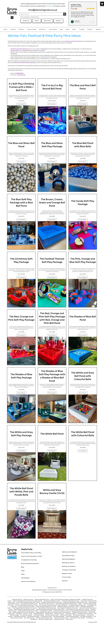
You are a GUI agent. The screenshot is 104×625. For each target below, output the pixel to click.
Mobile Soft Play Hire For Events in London (68, 606)
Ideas (74, 29)
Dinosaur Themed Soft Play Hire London (51, 602)
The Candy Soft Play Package (82, 203)
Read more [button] (73, 18)
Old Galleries (25, 578)
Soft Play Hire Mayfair (58, 616)
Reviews (98, 29)
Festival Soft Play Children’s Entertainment (66, 603)
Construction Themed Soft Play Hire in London (28, 602)
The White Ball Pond (52, 433)
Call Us (37, 20)
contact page (21, 75)
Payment (65, 581)
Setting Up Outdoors (69, 566)
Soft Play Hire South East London (44, 618)
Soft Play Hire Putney (29, 618)
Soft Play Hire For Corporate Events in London (77, 609)
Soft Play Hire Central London (85, 613)
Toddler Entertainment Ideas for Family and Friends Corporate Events (53, 612)
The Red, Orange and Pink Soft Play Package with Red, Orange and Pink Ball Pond (52, 318)
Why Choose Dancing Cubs (30, 563)
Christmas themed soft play (19, 49)
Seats (61, 29)
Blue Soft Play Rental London (42, 599)
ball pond (26, 50)
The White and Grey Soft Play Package (21, 434)
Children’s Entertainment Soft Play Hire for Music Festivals (27, 601)
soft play (43, 49)
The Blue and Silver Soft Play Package (52, 145)
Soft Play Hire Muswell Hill (72, 616)
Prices (30, 613)
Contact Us (26, 20)
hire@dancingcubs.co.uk (42, 10)
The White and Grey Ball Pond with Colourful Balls (82, 376)
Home (5, 29)
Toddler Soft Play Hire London (79, 612)
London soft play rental (72, 41)
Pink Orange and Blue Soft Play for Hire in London (24, 608)
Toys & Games (53, 29)
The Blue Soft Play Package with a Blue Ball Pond (21, 202)
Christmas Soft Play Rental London (70, 601)
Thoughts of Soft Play (69, 570)
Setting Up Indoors (68, 563)
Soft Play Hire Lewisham (33, 616)
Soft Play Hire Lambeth (20, 616)
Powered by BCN (92, 622)
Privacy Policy (66, 577)
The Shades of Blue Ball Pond (82, 318)
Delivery (89, 29)
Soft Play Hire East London (52, 615)
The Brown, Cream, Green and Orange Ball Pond (52, 202)
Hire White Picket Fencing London (77, 605)
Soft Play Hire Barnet (71, 613)
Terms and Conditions (28, 581)
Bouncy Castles (31, 29)
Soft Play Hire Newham (86, 616)
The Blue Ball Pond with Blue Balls (82, 145)
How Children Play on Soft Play (31, 553)
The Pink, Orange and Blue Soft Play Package (83, 260)
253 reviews (79, 6)
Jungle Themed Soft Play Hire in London (46, 606)
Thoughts (82, 29)
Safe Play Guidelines (68, 559)
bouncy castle (15, 50)
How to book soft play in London (31, 556)
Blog (22, 567)
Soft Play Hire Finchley (65, 615)
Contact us (49, 6)
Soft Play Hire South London (61, 618)
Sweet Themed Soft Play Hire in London (28, 610)
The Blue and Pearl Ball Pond (83, 87)
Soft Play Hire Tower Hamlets (77, 618)
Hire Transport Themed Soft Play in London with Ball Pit (53, 605)
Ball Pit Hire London (28, 599)
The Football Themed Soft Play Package (52, 260)
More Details (21, 104)
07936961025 (19, 73)
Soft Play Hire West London (45, 619)
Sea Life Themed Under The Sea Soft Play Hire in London (50, 609)
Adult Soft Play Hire (17, 599)
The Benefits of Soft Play (29, 560)
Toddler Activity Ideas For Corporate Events (23, 612)
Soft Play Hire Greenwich (79, 615)
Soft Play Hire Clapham (26, 615)
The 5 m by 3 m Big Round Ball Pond (52, 87)
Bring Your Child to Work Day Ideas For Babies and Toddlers (66, 599)
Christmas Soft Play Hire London (52, 601)
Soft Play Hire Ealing (38, 615)
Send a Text (47, 20)
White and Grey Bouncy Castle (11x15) (52, 492)
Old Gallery (19, 613)
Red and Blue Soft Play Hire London (47, 608)
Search (64, 14)
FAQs (23, 570)
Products (13, 29)
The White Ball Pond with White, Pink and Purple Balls (21, 491)
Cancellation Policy (68, 555)
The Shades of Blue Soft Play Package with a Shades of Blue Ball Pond (52, 376)
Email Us (58, 20)
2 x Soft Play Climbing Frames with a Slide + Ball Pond (21, 87)
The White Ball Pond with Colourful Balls (82, 434)
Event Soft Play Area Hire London (29, 603)
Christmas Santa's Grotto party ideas (25, 62)
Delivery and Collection (69, 552)
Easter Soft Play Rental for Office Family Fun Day (75, 602)
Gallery (80, 603)
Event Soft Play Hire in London (46, 603)
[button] (94, 22)
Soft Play (21, 29)
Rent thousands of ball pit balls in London (24, 609)
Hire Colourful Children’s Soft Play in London (26, 605)
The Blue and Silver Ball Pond (21, 145)
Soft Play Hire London (46, 616)
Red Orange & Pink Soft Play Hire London (68, 608)
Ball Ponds (42, 29)
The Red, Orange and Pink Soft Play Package (21, 318)
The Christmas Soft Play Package (21, 260)
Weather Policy (67, 573)
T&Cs (23, 574)
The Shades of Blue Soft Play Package (21, 376)
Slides (67, 29)
